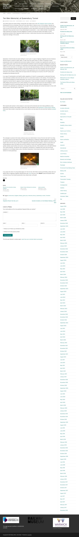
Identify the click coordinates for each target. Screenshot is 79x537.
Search (73, 18)
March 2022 (63, 339)
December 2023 (64, 280)
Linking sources (64, 150)
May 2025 (62, 234)
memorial (30, 195)
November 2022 (64, 317)
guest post (25, 195)
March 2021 (63, 371)
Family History (63, 133)
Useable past (63, 193)
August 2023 (63, 291)
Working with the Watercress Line (67, 36)
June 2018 (62, 464)
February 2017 (63, 504)
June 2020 (62, 396)
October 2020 (63, 385)
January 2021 (63, 376)
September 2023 (64, 288)
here (30, 173)
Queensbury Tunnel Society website (46, 107)
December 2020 (64, 379)
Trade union (63, 176)
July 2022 (62, 328)
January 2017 (63, 507)
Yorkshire (48, 195)
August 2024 (63, 260)
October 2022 (63, 320)
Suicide (62, 173)
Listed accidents (41, 187)
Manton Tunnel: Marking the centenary (28, 187)
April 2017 (62, 501)
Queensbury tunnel (41, 195)
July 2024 (62, 263)
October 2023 (63, 285)
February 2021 (63, 374)
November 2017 (64, 484)
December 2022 (64, 314)
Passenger (62, 165)
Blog (61, 119)
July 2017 (62, 496)
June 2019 (62, 430)
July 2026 (62, 209)
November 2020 (64, 382)
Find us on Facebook (65, 92)
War (61, 199)
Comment (5, 212)
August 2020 (63, 391)
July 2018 (62, 462)
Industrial (62, 145)
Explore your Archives (65, 131)
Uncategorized (63, 185)
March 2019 (63, 439)
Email (23, 223)
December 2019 (64, 413)
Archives (62, 55)
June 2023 (62, 297)
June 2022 (62, 331)
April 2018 (62, 470)
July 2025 (62, 229)
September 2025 (64, 226)
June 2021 (62, 362)
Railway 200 (63, 170)
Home (4, 13)
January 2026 (63, 220)
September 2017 (64, 490)
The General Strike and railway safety (67, 48)
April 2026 (62, 214)
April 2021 (62, 368)
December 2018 (64, 447)
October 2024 (63, 254)
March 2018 (63, 473)
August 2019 (63, 425)
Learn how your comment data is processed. (32, 239)
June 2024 (62, 266)
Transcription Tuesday (65, 179)
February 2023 (63, 308)
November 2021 (64, 348)
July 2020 (62, 393)
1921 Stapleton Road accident (44, 23)
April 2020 (62, 402)
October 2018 (63, 453)
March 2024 (63, 274)
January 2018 (63, 479)
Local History (63, 153)
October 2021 (63, 351)
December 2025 (64, 223)
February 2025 (63, 243)
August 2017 (63, 493)
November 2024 (64, 251)
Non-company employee (66, 162)
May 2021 (62, 365)
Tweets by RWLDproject (66, 61)
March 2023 (63, 305)
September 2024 (64, 257)
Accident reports (64, 111)
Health (61, 142)
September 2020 (64, 388)
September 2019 (64, 422)
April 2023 (62, 302)
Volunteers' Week (64, 196)
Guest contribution (64, 139)
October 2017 (63, 487)
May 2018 (62, 467)
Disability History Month (66, 125)
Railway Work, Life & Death (7, 6)
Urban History (63, 190)
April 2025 (62, 237)
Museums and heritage (65, 159)
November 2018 (64, 450)
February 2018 (63, 476)
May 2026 (62, 212)
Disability (62, 122)
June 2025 (62, 231)
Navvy (34, 195)
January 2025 (63, 246)
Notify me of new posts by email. (12, 231)
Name (4, 223)
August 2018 (63, 459)
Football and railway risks (66, 31)
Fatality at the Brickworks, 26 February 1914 (67, 26)
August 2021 (63, 356)
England (16, 195)
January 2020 (63, 410)
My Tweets (62, 101)
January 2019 (63, 445)
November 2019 (64, 416)
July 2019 (62, 428)
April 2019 (62, 436)
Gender (62, 136)
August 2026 (63, 206)
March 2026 (63, 217)
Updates (9, 13)
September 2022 (64, 322)
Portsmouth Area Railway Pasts (67, 168)
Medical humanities (64, 156)
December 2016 (64, 510)
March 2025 (63, 240)
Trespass (62, 182)
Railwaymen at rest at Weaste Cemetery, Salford (67, 42)
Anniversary (63, 113)
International (63, 148)
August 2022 (63, 325)
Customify (29, 534)
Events (61, 128)
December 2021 (64, 345)
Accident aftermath (64, 108)
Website (42, 223)
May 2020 (62, 399)
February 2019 (63, 442)
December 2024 (64, 248)
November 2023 (64, 283)
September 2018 (64, 456)
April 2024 (62, 271)
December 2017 (64, 482)
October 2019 (63, 419)
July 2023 (62, 294)
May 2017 (62, 499)
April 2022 (62, 337)
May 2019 (62, 433)
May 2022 (62, 334)
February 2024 (63, 277)
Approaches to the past (65, 116)
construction (11, 195)
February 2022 (63, 342)
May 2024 (62, 268)
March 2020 (63, 405)
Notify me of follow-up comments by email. (14, 228)
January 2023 (63, 311)
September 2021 (64, 354)
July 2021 (62, 359)
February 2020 (63, 408)
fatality (20, 195)
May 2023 (62, 300)
